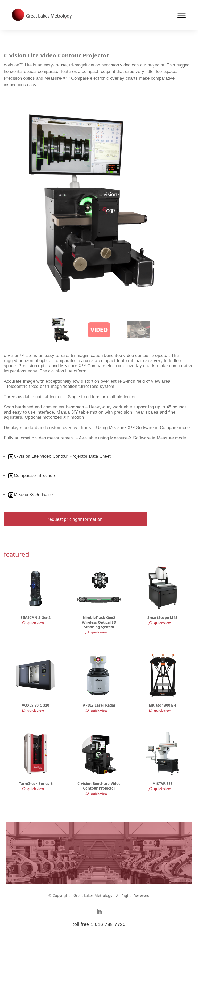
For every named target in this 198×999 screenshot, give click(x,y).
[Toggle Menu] (181, 15)
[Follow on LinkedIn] (99, 911)
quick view (35, 623)
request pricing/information (75, 519)
